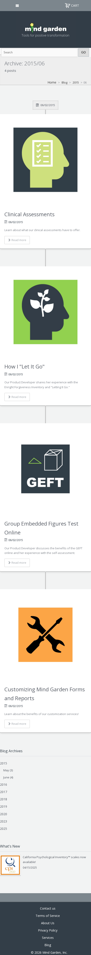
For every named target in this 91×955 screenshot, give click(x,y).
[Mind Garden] (45, 29)
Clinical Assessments (29, 214)
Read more (18, 240)
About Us (47, 923)
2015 (76, 82)
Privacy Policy (47, 930)
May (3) (8, 770)
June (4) (8, 777)
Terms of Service (48, 916)
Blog (64, 82)
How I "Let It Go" (24, 366)
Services (48, 938)
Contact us (47, 908)
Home (51, 82)
